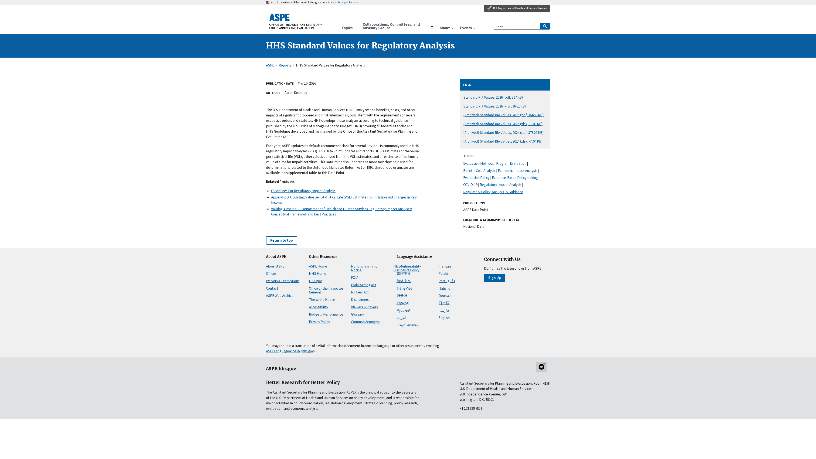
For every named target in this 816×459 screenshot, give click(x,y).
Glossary (357, 314)
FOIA (354, 277)
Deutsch (445, 295)
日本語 (444, 303)
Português (447, 281)
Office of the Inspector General (326, 290)
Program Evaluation (511, 163)
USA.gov (315, 281)
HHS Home (317, 273)
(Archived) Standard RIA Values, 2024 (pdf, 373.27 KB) (503, 132)
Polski (443, 273)
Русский (403, 310)
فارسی (444, 310)
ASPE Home (318, 266)
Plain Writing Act (363, 285)
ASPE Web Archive (279, 295)
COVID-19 (470, 184)
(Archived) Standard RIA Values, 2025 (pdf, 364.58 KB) (503, 115)
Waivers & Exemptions (282, 281)
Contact (272, 288)
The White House (322, 299)
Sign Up (494, 277)
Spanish (403, 266)
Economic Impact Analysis (517, 170)
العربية (401, 317)
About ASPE (275, 266)
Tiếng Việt (404, 288)
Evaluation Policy (476, 177)
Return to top (281, 240)
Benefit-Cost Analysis (479, 170)
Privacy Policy (319, 321)
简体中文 (404, 281)
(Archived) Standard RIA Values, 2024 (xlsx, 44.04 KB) (503, 141)
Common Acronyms (365, 321)
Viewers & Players (364, 307)
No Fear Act (360, 292)
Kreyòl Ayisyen (408, 325)
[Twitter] (541, 367)
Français (445, 266)
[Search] (545, 26)
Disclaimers (360, 299)
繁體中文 (404, 273)
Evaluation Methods (478, 163)
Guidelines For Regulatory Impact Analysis (303, 190)
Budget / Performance (326, 314)
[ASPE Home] (296, 21)
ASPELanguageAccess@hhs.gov (289, 351)
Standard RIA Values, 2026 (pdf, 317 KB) (493, 97)
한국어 (402, 295)
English (444, 317)
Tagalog (403, 303)
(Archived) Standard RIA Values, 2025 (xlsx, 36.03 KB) (503, 124)
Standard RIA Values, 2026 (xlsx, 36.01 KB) (494, 106)
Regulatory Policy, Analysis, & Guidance (493, 192)
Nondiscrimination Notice (365, 268)
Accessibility (318, 307)
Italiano (444, 288)
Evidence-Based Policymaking (515, 177)
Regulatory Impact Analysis (500, 184)
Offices (271, 273)
